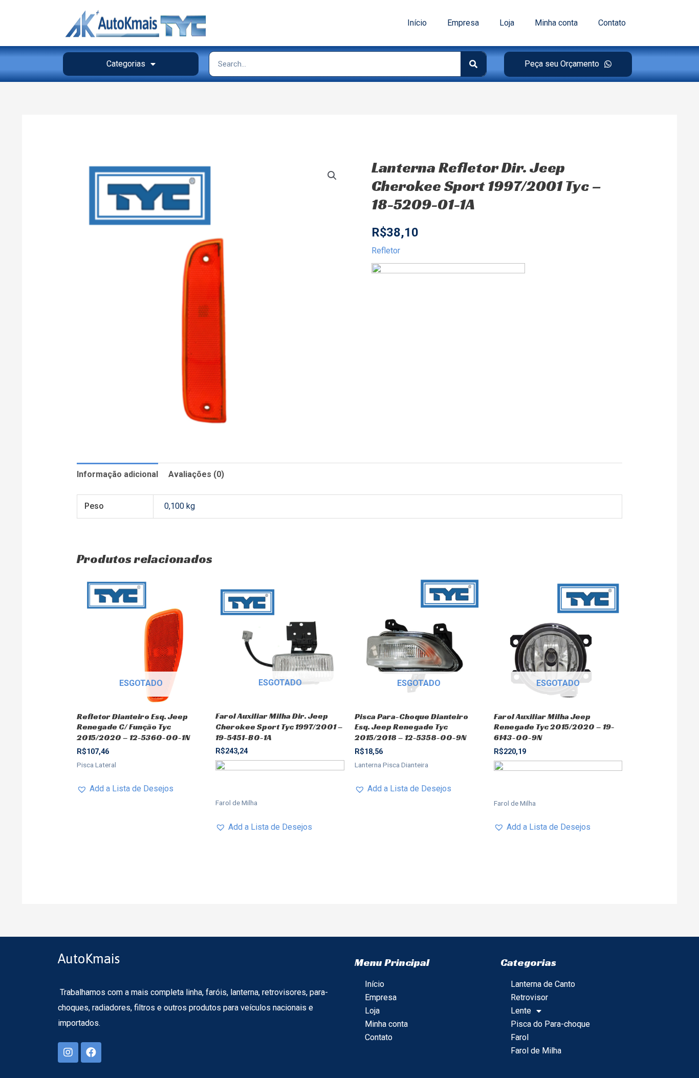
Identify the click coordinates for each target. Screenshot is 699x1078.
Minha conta (556, 23)
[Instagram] (68, 1052)
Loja (506, 23)
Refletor (386, 250)
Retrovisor (529, 997)
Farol (520, 1037)
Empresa (463, 23)
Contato (612, 23)
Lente (521, 1011)
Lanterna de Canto (543, 984)
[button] (568, 64)
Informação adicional (117, 474)
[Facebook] (91, 1052)
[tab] (117, 474)
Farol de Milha (536, 1050)
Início (417, 23)
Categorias (125, 64)
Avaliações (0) (196, 474)
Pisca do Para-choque (550, 1024)
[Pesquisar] (473, 64)
